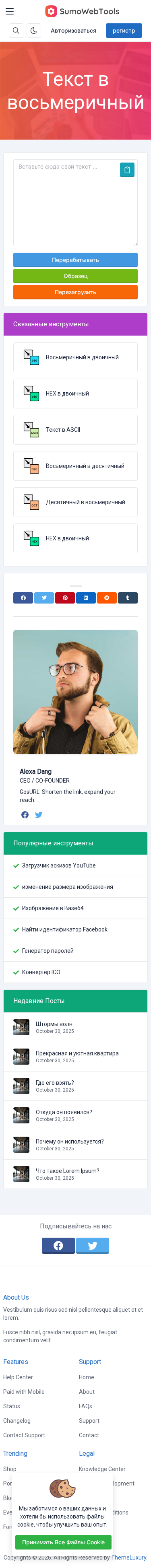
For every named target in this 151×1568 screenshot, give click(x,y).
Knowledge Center (102, 1469)
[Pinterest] (65, 598)
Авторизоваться (73, 30)
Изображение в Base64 (53, 908)
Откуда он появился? (64, 1112)
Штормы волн (54, 1024)
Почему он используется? (70, 1141)
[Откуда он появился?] (21, 1119)
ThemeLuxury (128, 1557)
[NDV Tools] (81, 11)
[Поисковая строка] (16, 30)
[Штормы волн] (21, 1031)
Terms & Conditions (103, 1512)
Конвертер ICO (41, 972)
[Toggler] (9, 11)
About (87, 1392)
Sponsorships (96, 1498)
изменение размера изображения (67, 887)
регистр (124, 30)
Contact (89, 1435)
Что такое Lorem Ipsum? (67, 1171)
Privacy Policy (96, 1527)
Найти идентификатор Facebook (65, 929)
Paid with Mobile (24, 1392)
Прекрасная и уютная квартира (77, 1053)
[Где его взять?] (21, 1090)
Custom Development (106, 1483)
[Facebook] (23, 598)
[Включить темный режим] (34, 30)
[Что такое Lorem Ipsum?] (21, 1178)
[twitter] (39, 815)
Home (86, 1377)
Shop (10, 1469)
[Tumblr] (128, 598)
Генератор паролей (48, 951)
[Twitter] (44, 598)
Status (11, 1406)
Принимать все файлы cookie (63, 1542)
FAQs (85, 1406)
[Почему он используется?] (21, 1149)
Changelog (17, 1421)
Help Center (18, 1377)
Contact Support (24, 1435)
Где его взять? (55, 1083)
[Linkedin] (86, 598)
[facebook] (26, 815)
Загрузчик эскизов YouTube (59, 865)
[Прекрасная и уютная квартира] (21, 1060)
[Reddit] (107, 598)
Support (89, 1421)
